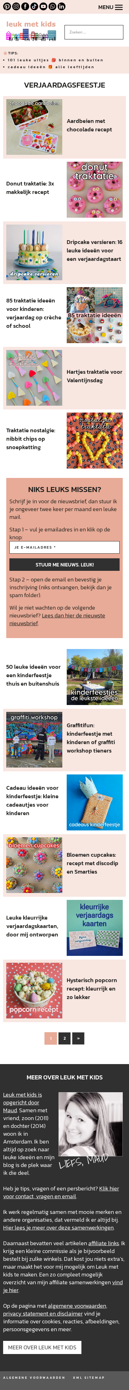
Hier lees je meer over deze (37, 1227)
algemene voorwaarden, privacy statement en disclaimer (55, 1309)
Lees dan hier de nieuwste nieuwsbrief (57, 619)
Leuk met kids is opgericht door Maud (22, 1102)
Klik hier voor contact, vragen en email (61, 1192)
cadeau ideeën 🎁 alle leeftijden (51, 67)
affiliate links (103, 1243)
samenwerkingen (93, 1227)
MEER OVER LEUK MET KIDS (42, 1347)
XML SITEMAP (89, 1377)
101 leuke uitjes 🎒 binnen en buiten (56, 60)
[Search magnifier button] (118, 29)
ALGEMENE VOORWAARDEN (34, 1377)
